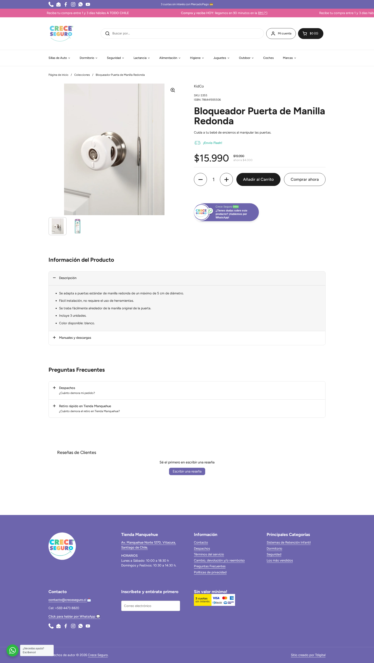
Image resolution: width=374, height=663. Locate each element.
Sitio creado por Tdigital (308, 655)
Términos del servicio (209, 554)
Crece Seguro (98, 655)
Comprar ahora (305, 179)
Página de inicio (58, 74)
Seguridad (274, 554)
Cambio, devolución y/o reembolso (219, 560)
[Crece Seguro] (61, 33)
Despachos (202, 548)
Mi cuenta (284, 33)
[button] (310, 33)
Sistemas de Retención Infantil (289, 542)
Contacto (201, 542)
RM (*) (246, 13)
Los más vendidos (280, 560)
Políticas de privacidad (210, 572)
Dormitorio (274, 548)
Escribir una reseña (187, 471)
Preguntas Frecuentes (210, 566)
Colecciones (82, 74)
